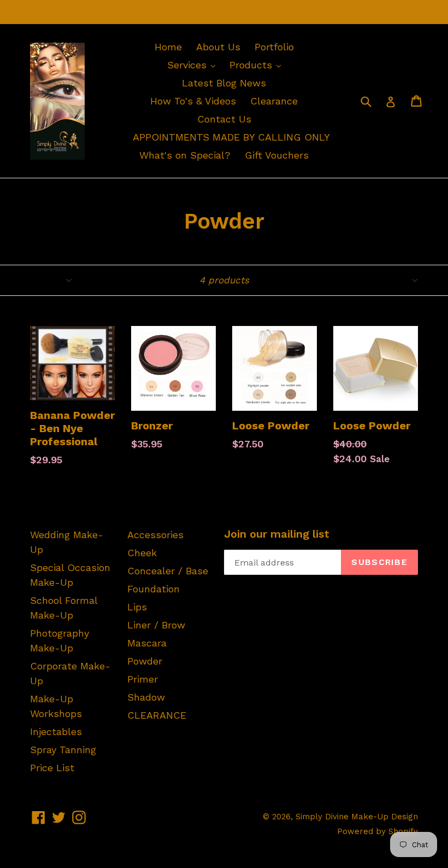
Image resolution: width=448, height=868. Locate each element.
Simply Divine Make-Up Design (357, 817)
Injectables (56, 731)
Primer (142, 679)
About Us (218, 47)
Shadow (146, 697)
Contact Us (224, 119)
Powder (144, 661)
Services (194, 65)
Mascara (147, 643)
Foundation (153, 589)
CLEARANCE (156, 715)
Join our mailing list (276, 533)
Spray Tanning (63, 749)
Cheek (142, 552)
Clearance (274, 101)
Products (257, 65)
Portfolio (274, 47)
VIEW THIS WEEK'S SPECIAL (224, 12)
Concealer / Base (167, 570)
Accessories (155, 534)
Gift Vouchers (277, 155)
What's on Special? (185, 155)
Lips (137, 607)
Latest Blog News (224, 83)
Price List (52, 767)
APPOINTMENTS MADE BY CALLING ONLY (231, 137)
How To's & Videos (193, 101)
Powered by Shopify (377, 831)
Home (168, 47)
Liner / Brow (156, 625)
